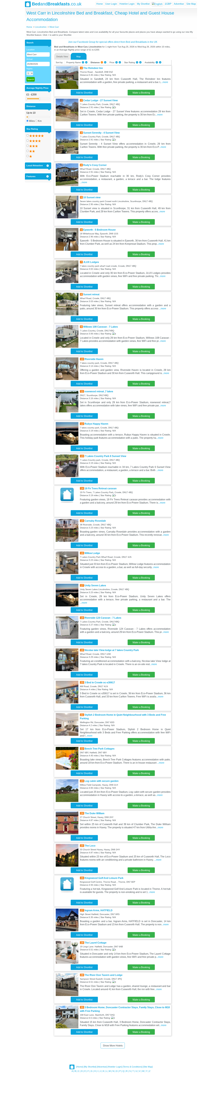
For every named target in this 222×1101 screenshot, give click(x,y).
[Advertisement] (184, 85)
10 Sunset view (91, 197)
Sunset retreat (91, 294)
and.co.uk (57, 4)
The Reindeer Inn (93, 68)
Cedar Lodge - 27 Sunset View (100, 100)
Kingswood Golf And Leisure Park (104, 878)
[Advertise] (102, 1066)
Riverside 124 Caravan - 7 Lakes (103, 618)
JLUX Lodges (91, 262)
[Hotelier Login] (115, 1066)
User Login (111, 4)
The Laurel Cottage (95, 942)
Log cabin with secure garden (102, 781)
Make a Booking (141, 92)
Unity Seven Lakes (95, 585)
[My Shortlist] (90, 1066)
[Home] (79, 1066)
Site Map (191, 4)
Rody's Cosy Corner (95, 165)
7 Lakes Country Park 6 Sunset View (105, 456)
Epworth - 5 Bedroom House (99, 229)
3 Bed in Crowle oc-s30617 (100, 682)
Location (30, 49)
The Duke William (94, 813)
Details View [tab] (62, 56)
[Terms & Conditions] (132, 1066)
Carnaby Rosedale (95, 521)
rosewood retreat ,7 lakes (98, 391)
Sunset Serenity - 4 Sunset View (101, 132)
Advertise (179, 4)
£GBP (168, 4)
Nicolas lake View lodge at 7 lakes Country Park (112, 650)
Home (99, 4)
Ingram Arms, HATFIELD (99, 910)
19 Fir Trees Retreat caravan (101, 488)
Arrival (29, 59)
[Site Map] (148, 1066)
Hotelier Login (127, 4)
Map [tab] (78, 56)
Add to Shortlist (84, 92)
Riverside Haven (94, 359)
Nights (29, 68)
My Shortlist (143, 4)
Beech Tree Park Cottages (99, 748)
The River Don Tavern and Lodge (103, 975)
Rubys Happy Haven (96, 424)
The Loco (90, 845)
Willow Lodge (92, 553)
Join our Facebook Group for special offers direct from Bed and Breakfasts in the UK (112, 42)
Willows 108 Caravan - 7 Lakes (100, 326)
